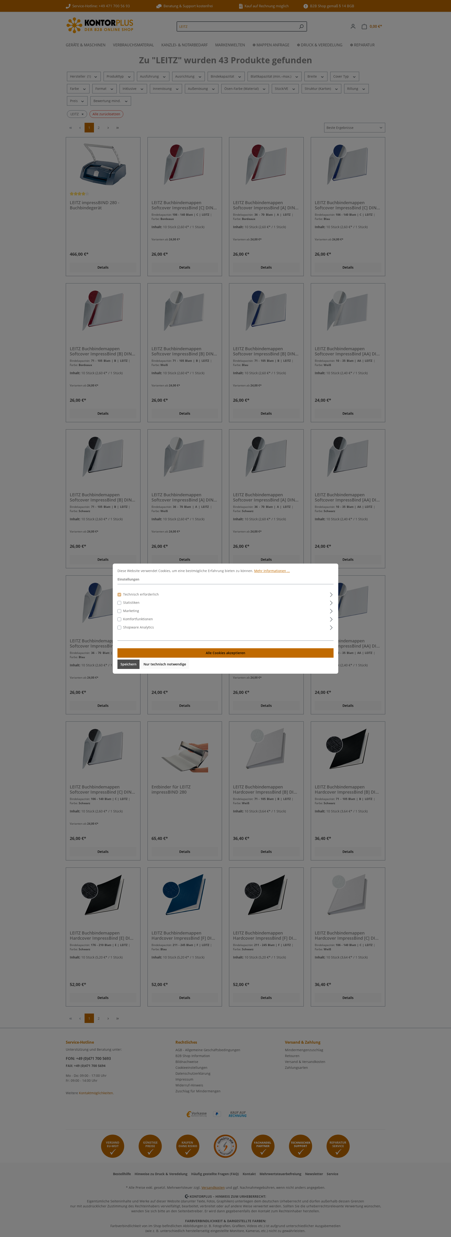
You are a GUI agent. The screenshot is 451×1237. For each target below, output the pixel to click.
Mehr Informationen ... (272, 571)
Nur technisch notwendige (165, 664)
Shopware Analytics (138, 627)
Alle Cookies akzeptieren (225, 653)
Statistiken (131, 602)
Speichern (128, 664)
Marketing (131, 611)
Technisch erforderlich (141, 594)
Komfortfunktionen (138, 619)
